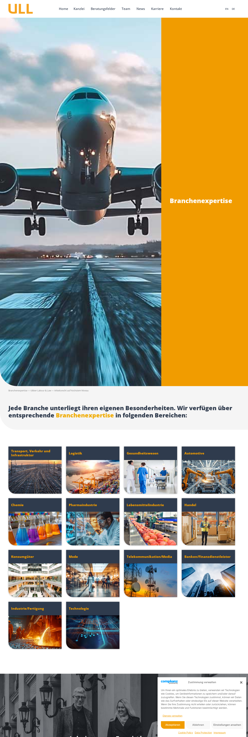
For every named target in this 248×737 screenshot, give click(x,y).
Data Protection (203, 732)
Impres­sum (220, 732)
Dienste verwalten (172, 715)
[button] (241, 682)
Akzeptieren (172, 725)
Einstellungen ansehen (227, 725)
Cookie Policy (185, 732)
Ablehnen (198, 725)
